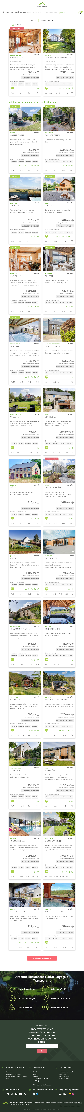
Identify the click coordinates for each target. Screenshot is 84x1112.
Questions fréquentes (13, 1074)
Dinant (35, 1074)
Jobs (7, 1078)
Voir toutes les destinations (42, 1085)
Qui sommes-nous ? (66, 1072)
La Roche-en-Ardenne (40, 1078)
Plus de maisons (42, 958)
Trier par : (34, 20)
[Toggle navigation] (5, 3)
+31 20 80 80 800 (77, 1104)
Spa (34, 1083)
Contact (8, 1072)
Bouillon (35, 1072)
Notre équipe (64, 1078)
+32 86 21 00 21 (78, 1102)
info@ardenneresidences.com (65, 1102)
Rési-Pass (62, 1074)
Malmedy (36, 1081)
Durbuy (35, 1076)
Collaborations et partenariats (16, 1076)
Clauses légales (64, 1076)
